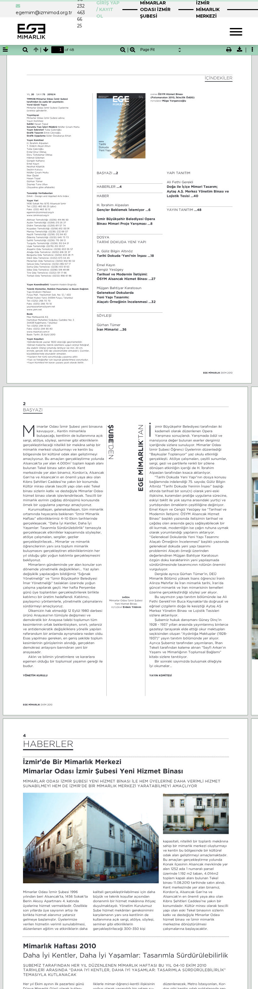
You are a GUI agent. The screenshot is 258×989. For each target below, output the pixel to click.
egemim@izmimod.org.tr (44, 12)
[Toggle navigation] (236, 31)
